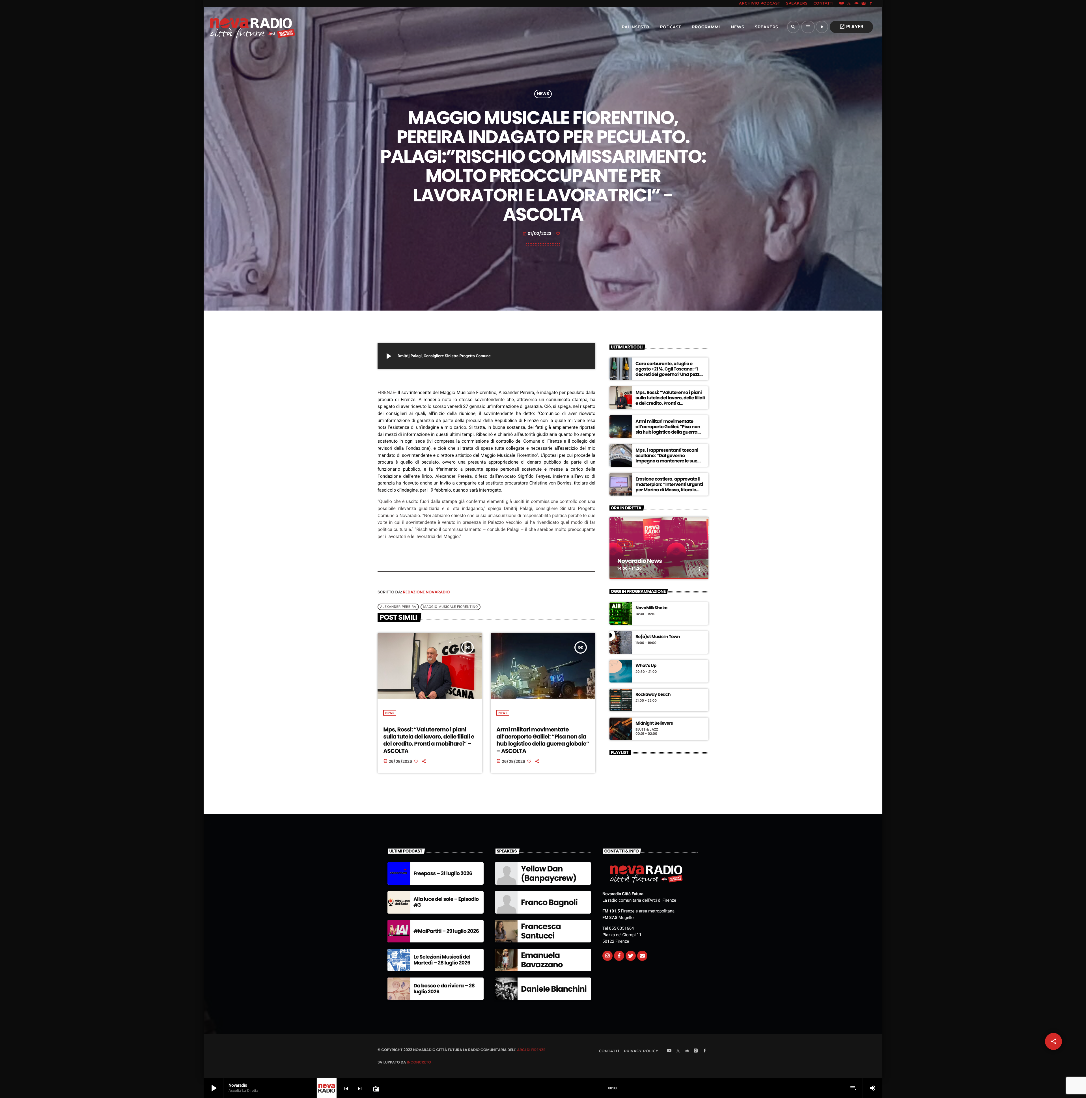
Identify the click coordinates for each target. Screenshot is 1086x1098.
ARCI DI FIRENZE (531, 1049)
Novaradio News (639, 561)
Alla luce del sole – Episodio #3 (446, 902)
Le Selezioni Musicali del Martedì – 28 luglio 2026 (441, 960)
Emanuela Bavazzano (542, 960)
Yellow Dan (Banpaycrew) (548, 873)
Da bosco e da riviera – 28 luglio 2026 (444, 989)
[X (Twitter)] (849, 4)
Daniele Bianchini (554, 988)
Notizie (625, 544)
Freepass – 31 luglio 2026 (442, 873)
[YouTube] (841, 4)
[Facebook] (871, 4)
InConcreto (419, 1062)
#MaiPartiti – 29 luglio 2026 (446, 931)
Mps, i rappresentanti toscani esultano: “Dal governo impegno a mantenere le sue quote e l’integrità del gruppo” (667, 458)
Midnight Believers (654, 723)
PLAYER (851, 26)
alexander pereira (398, 607)
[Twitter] (631, 956)
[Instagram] (863, 4)
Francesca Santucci (541, 931)
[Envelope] (642, 956)
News (543, 94)
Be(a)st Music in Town (657, 637)
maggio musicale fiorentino (450, 607)
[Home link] (240, 27)
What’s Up (645, 665)
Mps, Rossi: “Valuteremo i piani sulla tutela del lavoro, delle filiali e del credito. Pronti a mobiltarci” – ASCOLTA (428, 740)
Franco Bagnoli (549, 902)
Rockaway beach (653, 694)
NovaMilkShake (651, 608)
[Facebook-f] (619, 956)
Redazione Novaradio (426, 592)
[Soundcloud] (856, 4)
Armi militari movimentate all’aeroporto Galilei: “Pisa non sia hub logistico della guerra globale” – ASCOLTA (542, 740)
